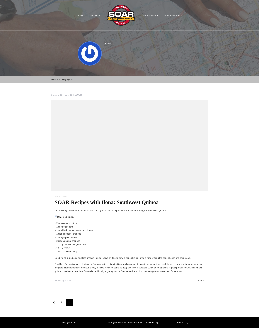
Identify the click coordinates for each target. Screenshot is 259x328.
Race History (149, 15)
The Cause (94, 15)
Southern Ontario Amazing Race (91, 322)
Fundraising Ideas (173, 15)
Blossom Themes (167, 322)
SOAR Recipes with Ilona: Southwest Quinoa (107, 202)
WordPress (194, 322)
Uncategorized (62, 196)
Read (199, 281)
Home (80, 15)
